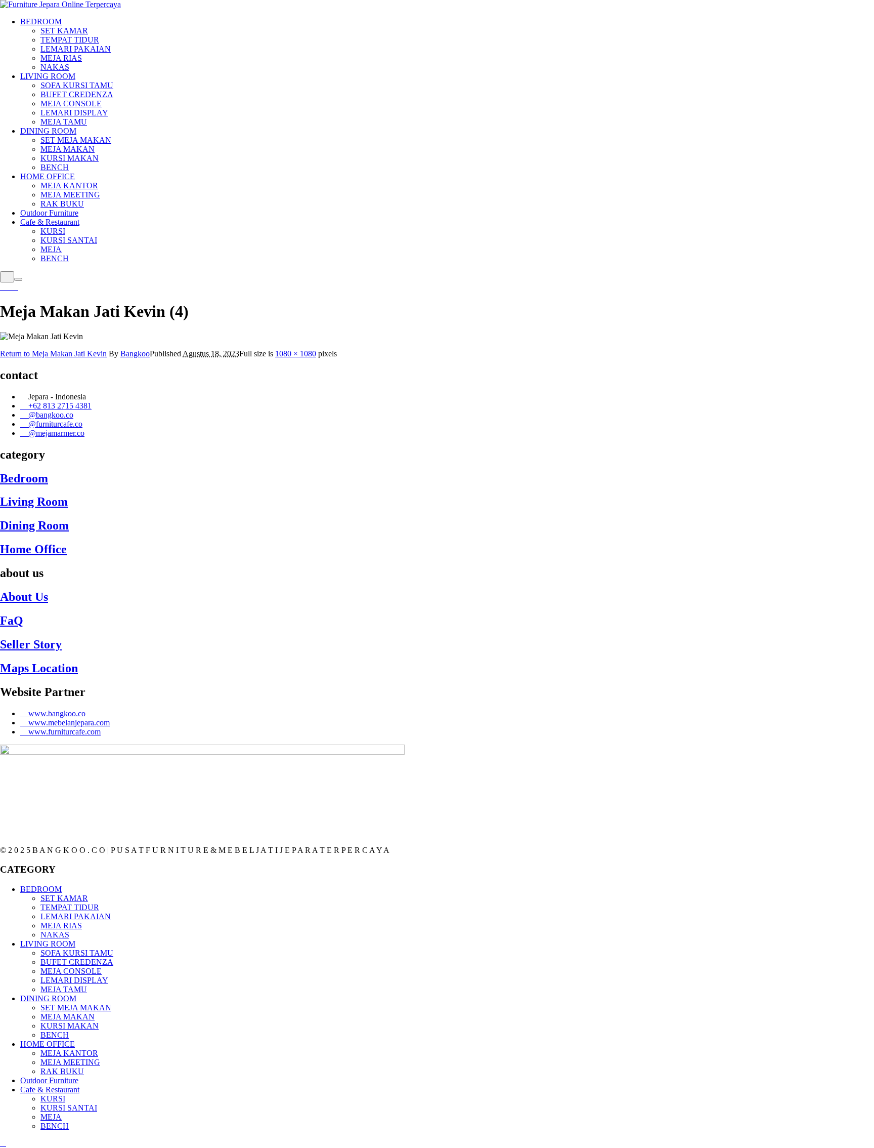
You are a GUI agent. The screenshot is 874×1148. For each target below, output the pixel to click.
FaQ (11, 620)
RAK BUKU (62, 1071)
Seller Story (31, 644)
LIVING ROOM (47, 943)
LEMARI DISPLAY (74, 980)
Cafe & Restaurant (49, 1089)
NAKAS (54, 934)
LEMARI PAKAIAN (75, 916)
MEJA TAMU (63, 989)
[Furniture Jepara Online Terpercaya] (60, 4)
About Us (24, 596)
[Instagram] (3, 287)
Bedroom (24, 478)
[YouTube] (15, 287)
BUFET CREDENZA (76, 962)
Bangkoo (135, 353)
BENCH (54, 1035)
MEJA (51, 1117)
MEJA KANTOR (69, 1053)
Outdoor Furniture (49, 1080)
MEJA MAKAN (67, 1016)
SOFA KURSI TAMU (76, 953)
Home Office (33, 549)
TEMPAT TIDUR (69, 907)
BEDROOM (41, 889)
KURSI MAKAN (69, 1025)
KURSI (52, 1098)
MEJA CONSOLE (71, 971)
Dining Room (34, 525)
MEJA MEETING (70, 1062)
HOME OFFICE (47, 1044)
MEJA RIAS (61, 925)
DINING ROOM (48, 998)
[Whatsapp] (9, 287)
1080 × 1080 (295, 353)
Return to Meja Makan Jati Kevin (53, 353)
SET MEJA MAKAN (75, 1007)
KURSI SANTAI (68, 1107)
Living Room (34, 501)
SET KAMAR (64, 898)
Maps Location (39, 668)
